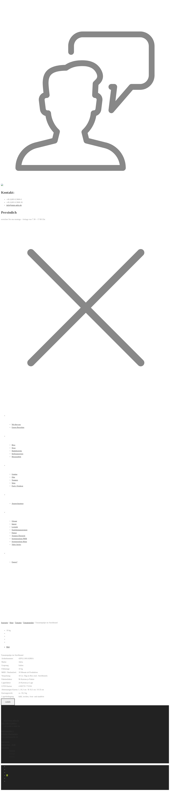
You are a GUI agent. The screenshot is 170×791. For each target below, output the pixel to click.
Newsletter (5, 748)
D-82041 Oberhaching (9, 734)
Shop (11, 623)
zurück (7, 702)
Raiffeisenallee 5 (7, 731)
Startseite (4, 623)
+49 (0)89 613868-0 (8, 723)
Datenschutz (5, 745)
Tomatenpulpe (28, 623)
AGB (13, 745)
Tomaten (18, 623)
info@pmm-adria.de (14, 205)
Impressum (5, 742)
